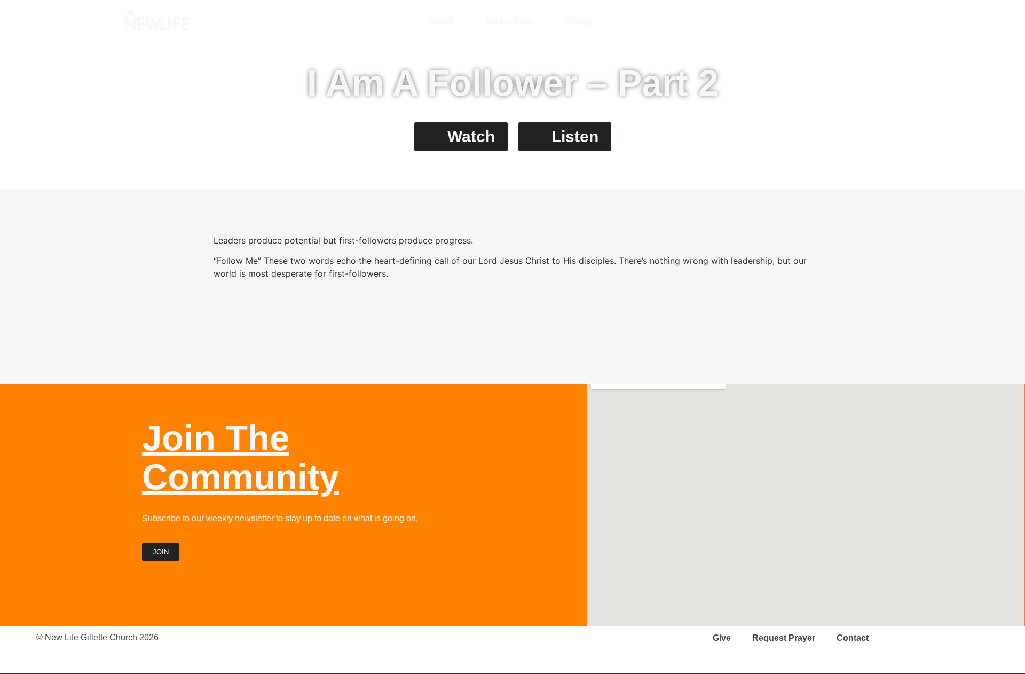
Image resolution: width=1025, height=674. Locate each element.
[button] (894, 21)
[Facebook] (846, 21)
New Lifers (509, 20)
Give (722, 637)
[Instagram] (827, 21)
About (441, 20)
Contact (853, 637)
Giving (578, 20)
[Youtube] (865, 21)
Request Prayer (783, 637)
